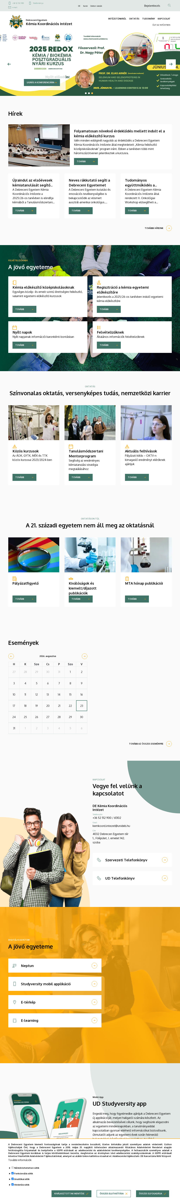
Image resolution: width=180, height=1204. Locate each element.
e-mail (14, 7)
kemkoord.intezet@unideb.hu (111, 826)
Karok (85, 6)
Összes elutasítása (112, 1193)
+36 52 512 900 (18, 3)
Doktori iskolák (96, 6)
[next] (84, 656)
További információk (19, 1160)
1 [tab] (86, 93)
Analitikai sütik (22, 1179)
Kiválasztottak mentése (69, 1193)
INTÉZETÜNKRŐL (117, 18)
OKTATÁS (134, 18)
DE (79, 6)
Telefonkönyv (38, 3)
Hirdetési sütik (21, 1184)
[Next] (171, 64)
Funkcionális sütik (23, 1173)
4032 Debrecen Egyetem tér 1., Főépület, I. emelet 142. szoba (110, 838)
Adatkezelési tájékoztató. (126, 1156)
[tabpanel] (90, 64)
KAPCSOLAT (164, 18)
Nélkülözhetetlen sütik (26, 1168)
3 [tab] (92, 93)
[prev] (11, 656)
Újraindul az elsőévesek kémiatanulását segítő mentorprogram (32, 185)
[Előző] (9, 64)
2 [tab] (89, 93)
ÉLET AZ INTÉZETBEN (161, 25)
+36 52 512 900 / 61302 (107, 818)
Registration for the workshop (46, 82)
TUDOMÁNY (148, 18)
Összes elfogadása (150, 1193)
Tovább (81, 161)
